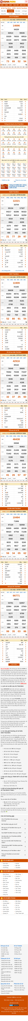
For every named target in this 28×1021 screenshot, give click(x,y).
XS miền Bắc (4, 948)
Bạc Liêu (18, 878)
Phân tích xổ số (18, 983)
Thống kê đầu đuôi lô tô (7, 966)
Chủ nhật (17, 11)
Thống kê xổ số (5, 958)
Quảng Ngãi (6, 903)
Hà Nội (17, 863)
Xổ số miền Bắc (8, 860)
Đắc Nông (18, 901)
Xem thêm (14, 664)
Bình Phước (6, 874)
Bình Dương (18, 880)
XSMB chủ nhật (5, 954)
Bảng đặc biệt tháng (6, 977)
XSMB (3, 19)
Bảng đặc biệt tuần (5, 975)
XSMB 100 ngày (18, 968)
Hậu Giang (18, 874)
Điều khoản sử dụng (8, 1000)
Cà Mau (17, 882)
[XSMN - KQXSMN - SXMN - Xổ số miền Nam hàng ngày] (8, 2)
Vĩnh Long (18, 892)
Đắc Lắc (5, 905)
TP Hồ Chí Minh (7, 876)
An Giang (5, 878)
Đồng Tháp (18, 886)
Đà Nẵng (5, 901)
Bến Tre (5, 880)
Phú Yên (18, 909)
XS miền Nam (4, 950)
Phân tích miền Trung (19, 987)
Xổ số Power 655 (19, 270)
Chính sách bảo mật (19, 1000)
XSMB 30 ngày (18, 962)
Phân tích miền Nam (19, 989)
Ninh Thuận (6, 909)
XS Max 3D (17, 952)
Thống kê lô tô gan (5, 960)
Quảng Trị (5, 913)
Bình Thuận (6, 882)
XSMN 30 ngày (18, 970)
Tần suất (24, 13)
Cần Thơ (5, 884)
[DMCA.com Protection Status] (14, 1005)
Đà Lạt (17, 884)
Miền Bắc (3, 11)
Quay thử (3, 13)
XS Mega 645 (17, 948)
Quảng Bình (6, 911)
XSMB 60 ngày (18, 964)
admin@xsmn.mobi (14, 1002)
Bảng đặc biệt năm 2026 (7, 981)
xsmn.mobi (18, 997)
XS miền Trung (4, 952)
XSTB (8, 19)
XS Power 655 (17, 950)
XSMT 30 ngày (18, 972)
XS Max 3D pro (18, 954)
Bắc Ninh (18, 865)
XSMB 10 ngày (18, 960)
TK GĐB (11, 13)
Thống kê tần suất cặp (6, 964)
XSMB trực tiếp (5, 180)
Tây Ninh (5, 890)
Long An (18, 876)
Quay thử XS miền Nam (7, 991)
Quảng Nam (18, 911)
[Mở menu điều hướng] (26, 1)
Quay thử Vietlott (5, 993)
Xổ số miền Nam (8, 871)
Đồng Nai (5, 886)
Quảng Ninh (6, 865)
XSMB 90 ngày (18, 966)
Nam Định (5, 863)
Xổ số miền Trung (9, 898)
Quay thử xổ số (5, 983)
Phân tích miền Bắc (19, 985)
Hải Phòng (5, 867)
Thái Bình (10, 11)
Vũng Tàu (5, 894)
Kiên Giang (6, 888)
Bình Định (18, 903)
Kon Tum (18, 907)
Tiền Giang (18, 890)
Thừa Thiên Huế (20, 913)
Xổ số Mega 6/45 (6, 270)
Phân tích (17, 13)
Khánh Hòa (6, 907)
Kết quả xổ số (5, 946)
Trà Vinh (5, 892)
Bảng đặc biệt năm (5, 979)
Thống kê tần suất (5, 962)
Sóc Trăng (18, 888)
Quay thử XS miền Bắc (6, 985)
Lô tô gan (24, 11)
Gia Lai (17, 905)
